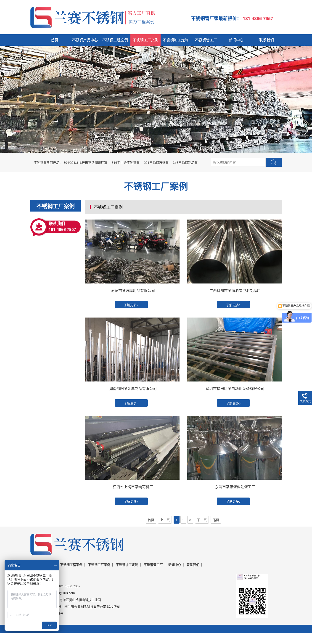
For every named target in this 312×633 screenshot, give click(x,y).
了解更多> (131, 304)
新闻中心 (236, 39)
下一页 (202, 519)
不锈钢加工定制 (175, 39)
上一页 (165, 519)
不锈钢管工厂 (206, 39)
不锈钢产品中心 (85, 39)
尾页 (216, 519)
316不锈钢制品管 (185, 162)
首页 (54, 39)
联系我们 (266, 39)
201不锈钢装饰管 (156, 162)
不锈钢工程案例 (115, 39)
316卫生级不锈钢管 (126, 162)
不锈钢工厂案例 (145, 39)
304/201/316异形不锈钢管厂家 (85, 162)
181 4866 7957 (259, 18)
